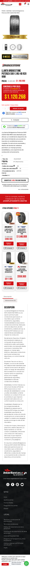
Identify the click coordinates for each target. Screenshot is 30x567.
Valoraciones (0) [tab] (10, 300)
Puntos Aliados (8, 503)
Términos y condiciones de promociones (12, 520)
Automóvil (17, 159)
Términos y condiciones (11, 524)
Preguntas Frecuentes (11, 505)
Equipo (6, 508)
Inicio (3, 11)
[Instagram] (7, 484)
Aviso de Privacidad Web (11, 536)
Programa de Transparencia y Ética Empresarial (14, 539)
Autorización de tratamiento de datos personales (15, 532)
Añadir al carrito (18, 108)
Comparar (16, 120)
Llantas (8, 11)
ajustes (23, 561)
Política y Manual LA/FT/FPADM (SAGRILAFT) (13, 544)
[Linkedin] (17, 484)
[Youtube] (22, 484)
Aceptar (5, 564)
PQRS (5, 548)
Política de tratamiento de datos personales (14, 527)
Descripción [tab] (8, 296)
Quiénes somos (8, 500)
